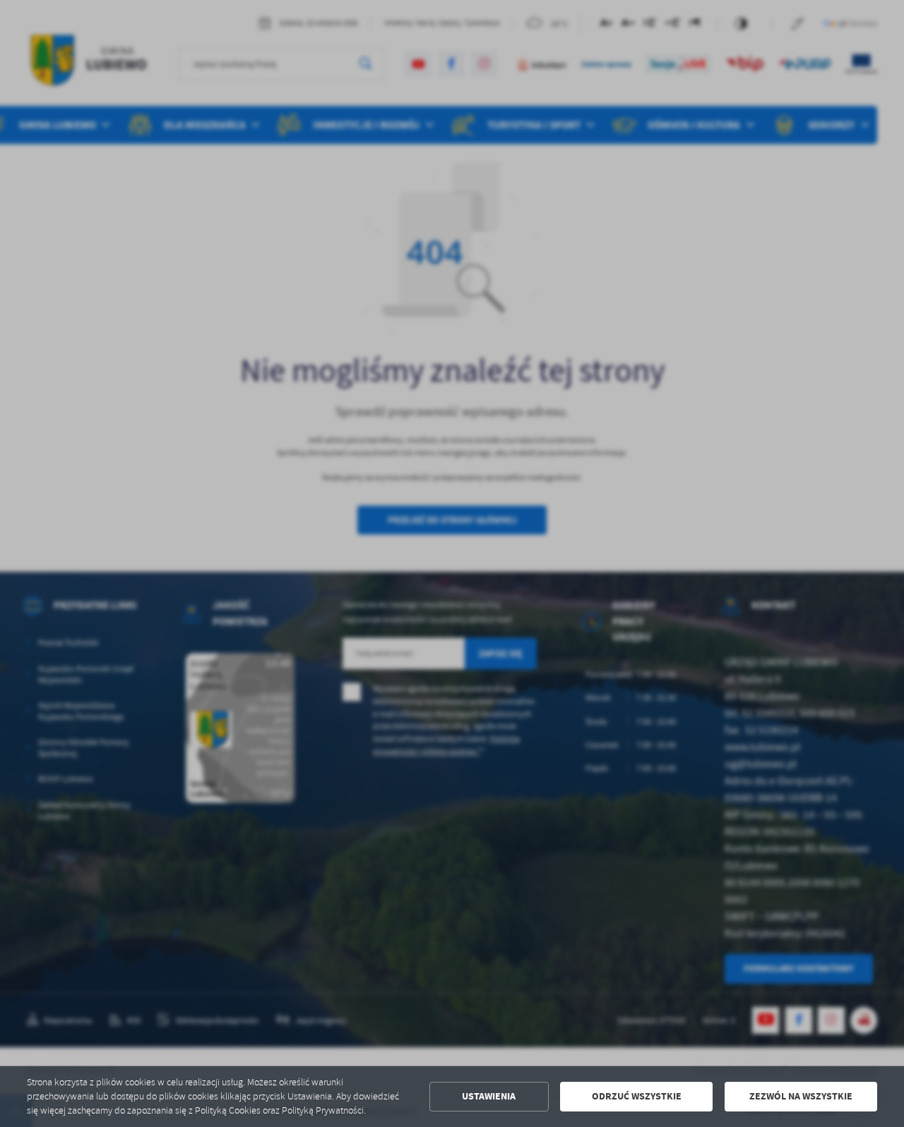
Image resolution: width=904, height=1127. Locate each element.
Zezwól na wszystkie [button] (800, 1096)
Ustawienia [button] (489, 1096)
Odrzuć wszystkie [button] (637, 1096)
